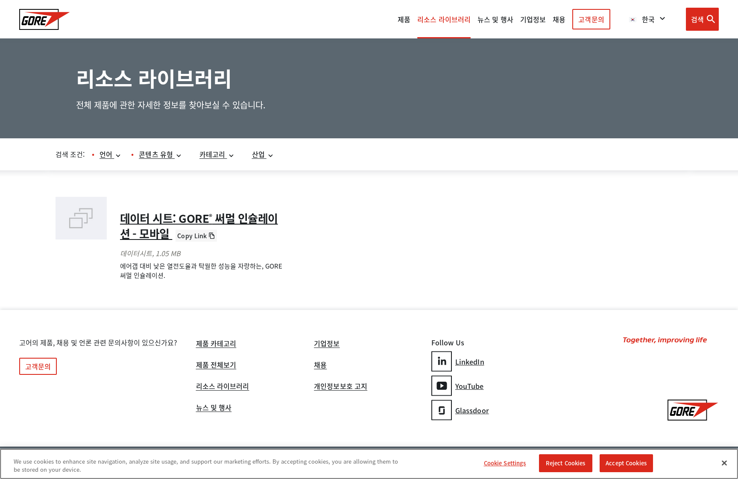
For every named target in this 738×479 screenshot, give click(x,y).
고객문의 (591, 19)
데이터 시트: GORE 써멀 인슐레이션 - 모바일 (199, 226)
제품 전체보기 (216, 365)
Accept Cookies (626, 463)
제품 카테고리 (216, 344)
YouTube (469, 386)
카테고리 (213, 154)
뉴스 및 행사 (214, 408)
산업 (259, 154)
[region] (369, 464)
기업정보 (327, 344)
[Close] (724, 462)
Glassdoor (472, 410)
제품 (404, 19)
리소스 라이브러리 (222, 387)
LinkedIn (469, 361)
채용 (320, 365)
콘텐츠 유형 (157, 154)
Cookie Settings (505, 463)
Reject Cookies (566, 463)
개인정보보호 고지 (340, 387)
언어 (107, 154)
